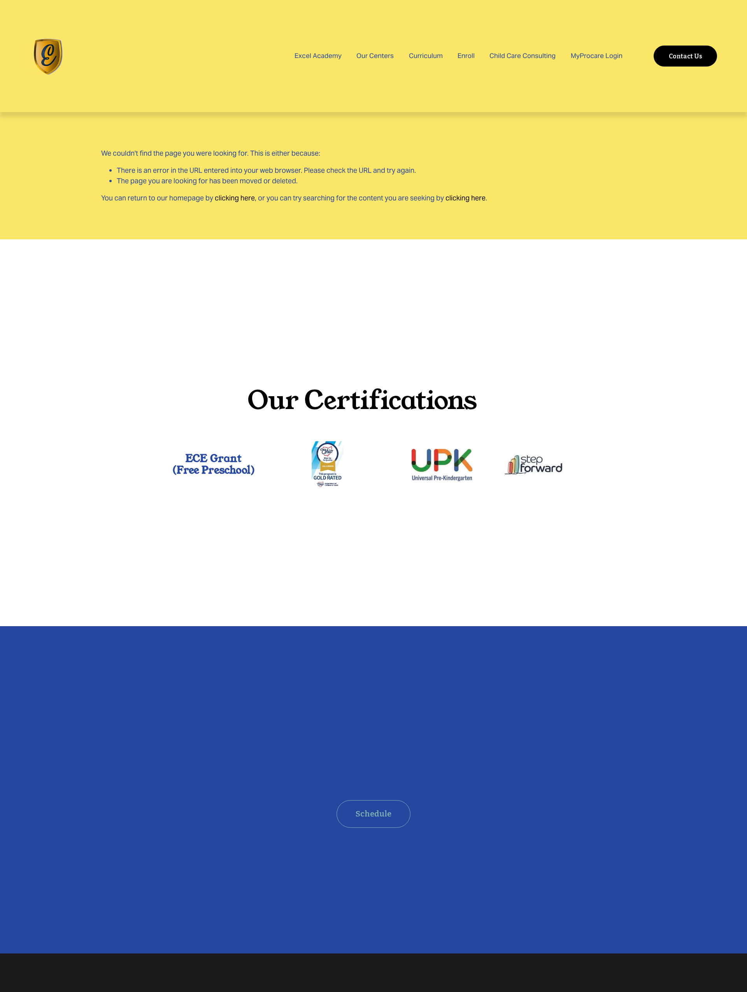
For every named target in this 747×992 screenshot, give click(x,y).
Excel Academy (318, 55)
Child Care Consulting (522, 55)
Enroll (466, 55)
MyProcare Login (596, 55)
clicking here (235, 197)
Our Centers (375, 55)
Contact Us (685, 56)
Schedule (373, 813)
